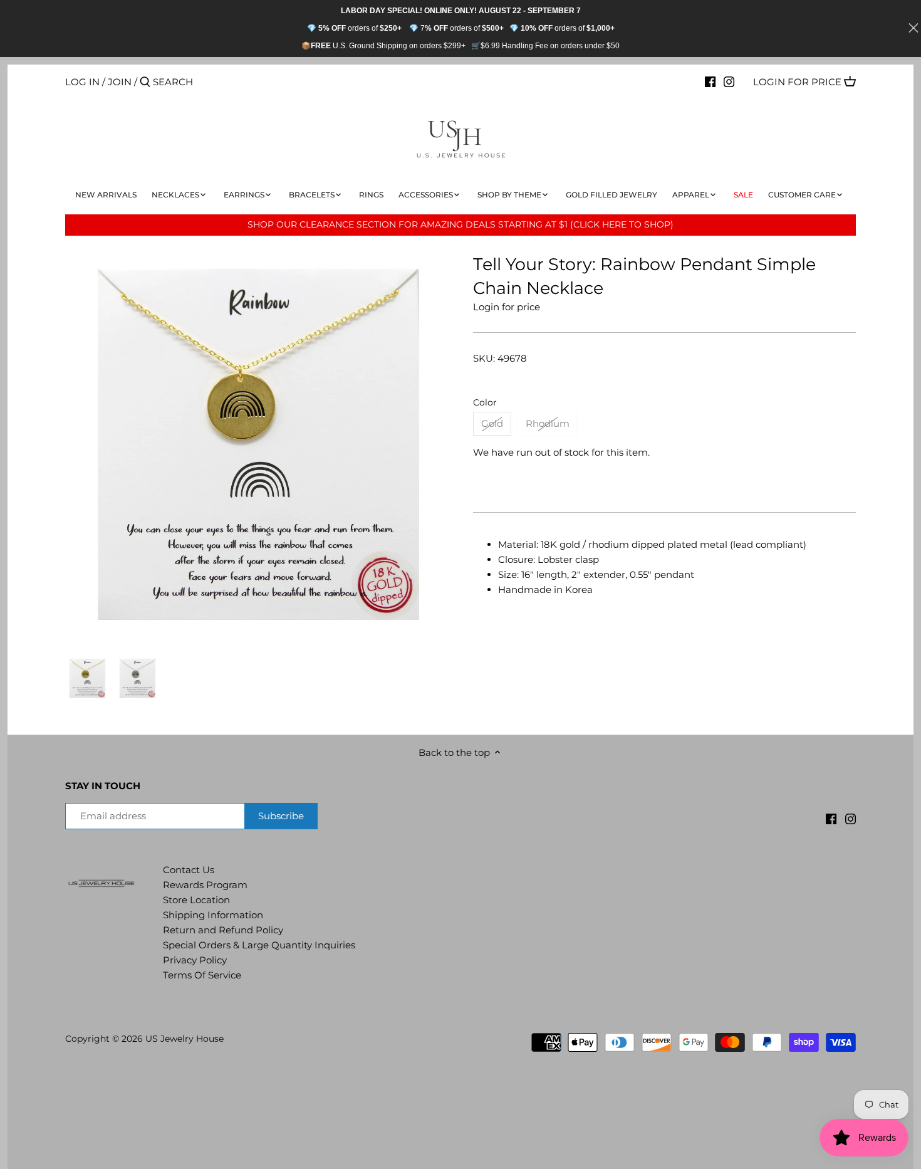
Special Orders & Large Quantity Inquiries (259, 945)
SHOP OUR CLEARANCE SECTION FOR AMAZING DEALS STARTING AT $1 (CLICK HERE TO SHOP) (460, 224)
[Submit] (145, 82)
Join (120, 82)
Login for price (797, 82)
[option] (87, 678)
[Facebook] (710, 81)
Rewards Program (205, 885)
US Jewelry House (184, 1039)
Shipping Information (213, 915)
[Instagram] (729, 81)
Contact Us (188, 870)
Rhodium (548, 423)
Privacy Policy (195, 960)
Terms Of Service (202, 975)
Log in (82, 82)
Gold (492, 423)
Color (485, 402)
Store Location (196, 900)
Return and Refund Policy (223, 930)
